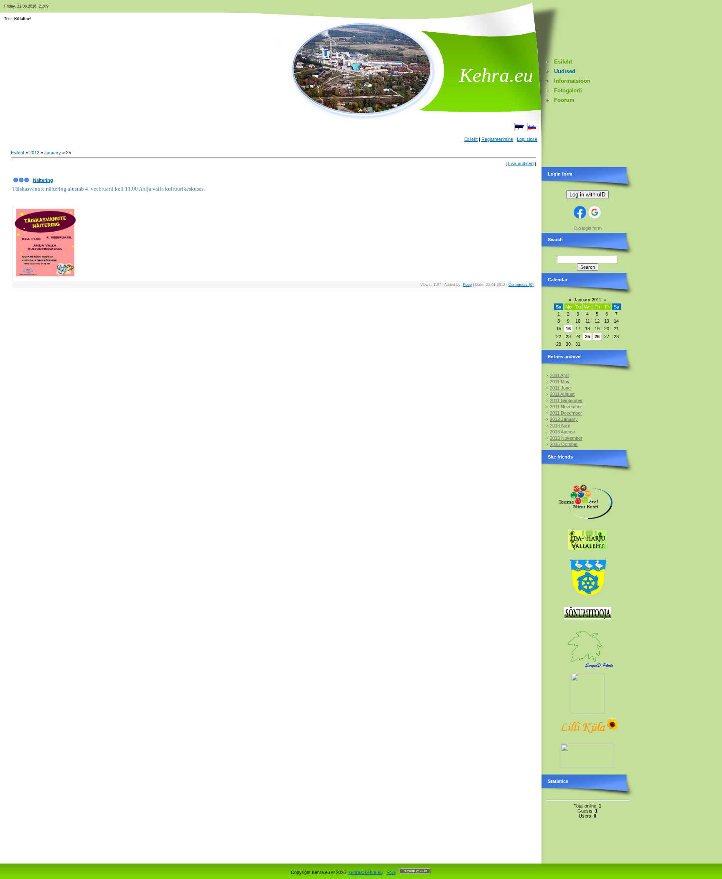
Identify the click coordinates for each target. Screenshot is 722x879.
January (52, 152)
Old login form (588, 228)
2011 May (559, 381)
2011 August (562, 394)
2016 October (564, 444)
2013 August (562, 431)
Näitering (43, 180)
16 (568, 328)
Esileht (471, 139)
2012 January (564, 419)
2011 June (560, 387)
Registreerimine (497, 139)
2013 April (559, 425)
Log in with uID (587, 194)
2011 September (566, 400)
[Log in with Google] (594, 212)
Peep (467, 285)
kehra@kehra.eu (365, 872)
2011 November (566, 406)
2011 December (566, 412)
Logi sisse (527, 139)
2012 (34, 152)
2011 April (559, 375)
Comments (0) (521, 285)
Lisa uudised (521, 163)
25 (587, 336)
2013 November (566, 438)
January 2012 (588, 299)
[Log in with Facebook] (580, 212)
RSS (391, 872)
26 (597, 336)
